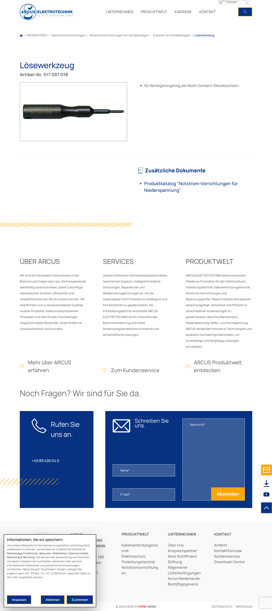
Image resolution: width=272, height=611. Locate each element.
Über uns (176, 545)
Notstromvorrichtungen (68, 35)
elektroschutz (134, 556)
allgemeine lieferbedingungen (184, 570)
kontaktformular (228, 550)
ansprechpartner (182, 550)
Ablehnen (53, 600)
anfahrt (220, 545)
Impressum (244, 607)
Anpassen (19, 600)
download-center (229, 561)
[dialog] (50, 570)
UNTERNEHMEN (119, 11)
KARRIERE (183, 11)
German (231, 2)
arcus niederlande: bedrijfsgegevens (184, 581)
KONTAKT (207, 11)
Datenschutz (222, 607)
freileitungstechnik (138, 561)
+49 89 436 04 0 (45, 460)
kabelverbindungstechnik (140, 548)
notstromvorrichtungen (140, 570)
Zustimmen (80, 600)
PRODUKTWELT (154, 11)
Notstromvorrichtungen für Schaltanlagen (119, 35)
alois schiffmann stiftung (182, 559)
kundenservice (227, 556)
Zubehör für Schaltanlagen (171, 35)
